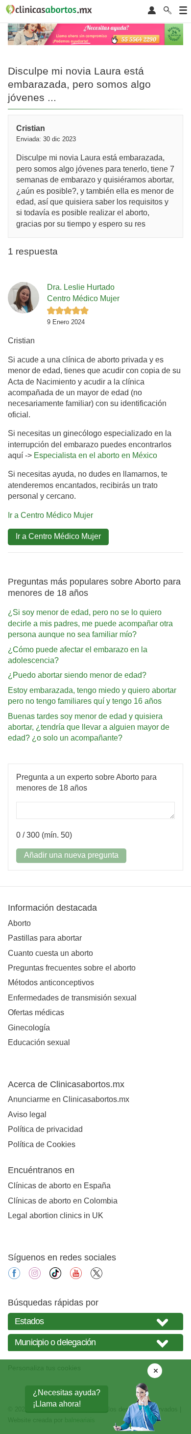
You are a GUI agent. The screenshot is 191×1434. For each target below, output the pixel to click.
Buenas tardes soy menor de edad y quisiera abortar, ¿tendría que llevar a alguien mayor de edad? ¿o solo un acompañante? (88, 727)
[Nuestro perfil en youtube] (76, 1276)
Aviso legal (27, 1114)
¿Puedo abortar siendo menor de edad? (77, 675)
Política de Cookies (41, 1144)
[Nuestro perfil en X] (96, 1276)
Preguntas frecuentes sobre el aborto (72, 968)
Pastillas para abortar (45, 938)
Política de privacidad (45, 1129)
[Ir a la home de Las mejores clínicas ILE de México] (50, 11)
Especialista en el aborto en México (95, 455)
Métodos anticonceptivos (51, 982)
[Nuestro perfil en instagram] (34, 1276)
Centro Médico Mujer (83, 298)
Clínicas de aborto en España (59, 1185)
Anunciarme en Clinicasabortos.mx (68, 1099)
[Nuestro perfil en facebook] (14, 1276)
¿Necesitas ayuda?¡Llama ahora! (66, 1398)
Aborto (19, 923)
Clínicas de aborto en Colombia (63, 1201)
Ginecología (29, 1028)
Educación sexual (39, 1042)
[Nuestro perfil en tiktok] (55, 1276)
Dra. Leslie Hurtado (81, 287)
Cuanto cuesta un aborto (50, 953)
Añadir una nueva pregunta (71, 855)
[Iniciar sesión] (152, 11)
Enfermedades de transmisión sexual (72, 998)
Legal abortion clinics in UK (55, 1215)
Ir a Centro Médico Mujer (50, 515)
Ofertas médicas (36, 1012)
